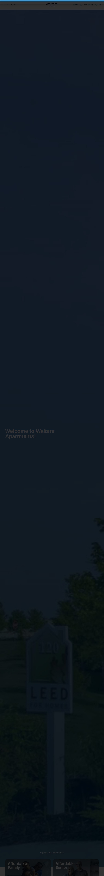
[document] (52, 438)
